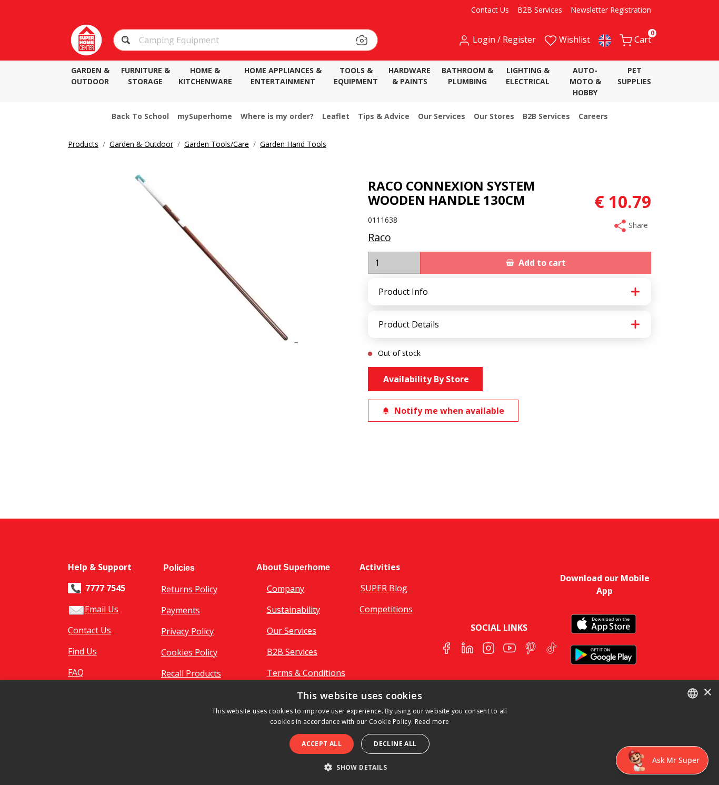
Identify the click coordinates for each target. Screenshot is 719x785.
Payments (180, 610)
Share (637, 225)
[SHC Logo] (86, 40)
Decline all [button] (395, 743)
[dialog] (359, 732)
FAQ (76, 672)
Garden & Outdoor (141, 144)
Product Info (403, 291)
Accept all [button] (322, 743)
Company (285, 588)
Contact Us (89, 630)
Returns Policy (189, 589)
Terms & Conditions (306, 673)
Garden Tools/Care (216, 144)
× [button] (707, 693)
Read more (432, 721)
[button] (127, 41)
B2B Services (292, 652)
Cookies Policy (189, 652)
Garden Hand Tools (293, 144)
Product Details (408, 324)
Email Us (101, 609)
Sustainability (293, 609)
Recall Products (191, 673)
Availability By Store (425, 379)
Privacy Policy (187, 631)
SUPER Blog (384, 588)
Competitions (386, 609)
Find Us (82, 651)
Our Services (291, 631)
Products (83, 144)
